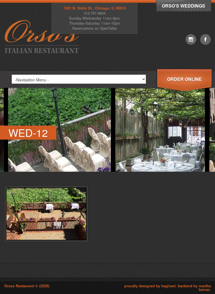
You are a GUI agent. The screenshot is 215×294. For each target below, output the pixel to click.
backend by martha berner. (194, 287)
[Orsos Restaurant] (43, 69)
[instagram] (191, 39)
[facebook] (205, 39)
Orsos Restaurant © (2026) (26, 285)
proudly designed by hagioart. (151, 285)
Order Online (184, 79)
